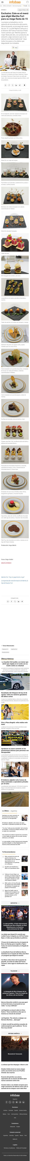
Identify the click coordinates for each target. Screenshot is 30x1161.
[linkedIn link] (23, 1102)
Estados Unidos (23, 1110)
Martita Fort (14, 649)
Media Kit (15, 1139)
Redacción (12, 1126)
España (16, 1110)
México (4, 1114)
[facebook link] (6, 1102)
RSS (15, 1117)
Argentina (5, 1135)
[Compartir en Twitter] (12, 85)
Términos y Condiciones (9, 1148)
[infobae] (15, 2)
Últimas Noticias (23, 1114)
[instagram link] (13, 1102)
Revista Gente (5, 652)
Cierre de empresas (14, 5)
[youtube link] (16, 1102)
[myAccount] (27, 2)
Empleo (18, 1126)
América (5, 1110)
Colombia (11, 1110)
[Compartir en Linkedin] (16, 85)
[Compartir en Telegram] (19, 85)
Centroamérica (14, 1114)
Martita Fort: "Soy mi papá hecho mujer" (13, 577)
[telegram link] (20, 1102)
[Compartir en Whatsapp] (5, 85)
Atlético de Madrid (5, 5)
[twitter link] (10, 1102)
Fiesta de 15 (5, 649)
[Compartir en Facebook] (9, 85)
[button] (2, 2)
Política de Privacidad (21, 1148)
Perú (9, 1114)
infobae (3, 9)
